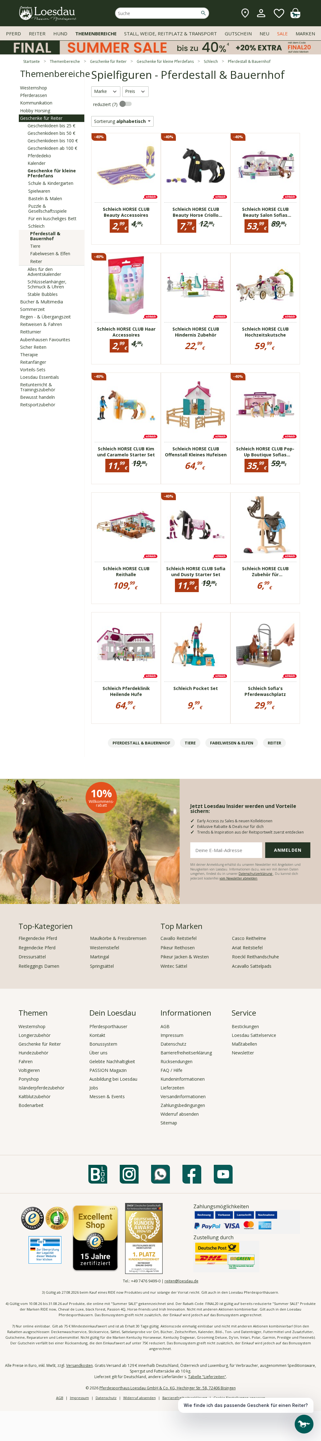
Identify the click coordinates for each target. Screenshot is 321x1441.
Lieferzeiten (172, 1088)
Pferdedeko (39, 156)
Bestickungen (245, 1026)
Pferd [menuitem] (13, 33)
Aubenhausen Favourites (45, 339)
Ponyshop (28, 1079)
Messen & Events (107, 1096)
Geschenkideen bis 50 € (51, 133)
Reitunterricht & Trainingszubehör (37, 387)
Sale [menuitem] (282, 33)
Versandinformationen (183, 1096)
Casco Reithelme (249, 938)
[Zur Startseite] (48, 13)
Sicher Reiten (33, 347)
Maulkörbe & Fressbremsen (118, 938)
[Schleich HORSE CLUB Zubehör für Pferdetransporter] (265, 525)
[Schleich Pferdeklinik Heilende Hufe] (126, 645)
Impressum (171, 1035)
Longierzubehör (34, 1035)
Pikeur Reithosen (177, 948)
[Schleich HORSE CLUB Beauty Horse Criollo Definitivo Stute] (195, 165)
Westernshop (33, 88)
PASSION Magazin (108, 1070)
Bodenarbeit (31, 1105)
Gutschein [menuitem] (238, 33)
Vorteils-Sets (32, 370)
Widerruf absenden (179, 1114)
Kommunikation (36, 103)
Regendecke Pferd (36, 948)
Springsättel (102, 966)
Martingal (99, 957)
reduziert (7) (106, 104)
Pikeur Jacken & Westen (184, 957)
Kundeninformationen (182, 1079)
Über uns (98, 1053)
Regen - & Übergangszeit (45, 317)
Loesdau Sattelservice (254, 1035)
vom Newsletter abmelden (238, 878)
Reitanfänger (33, 362)
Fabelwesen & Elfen (50, 253)
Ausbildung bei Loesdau (113, 1079)
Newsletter (243, 1053)
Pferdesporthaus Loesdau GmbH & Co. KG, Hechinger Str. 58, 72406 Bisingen (167, 1388)
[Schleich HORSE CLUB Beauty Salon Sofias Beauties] (265, 165)
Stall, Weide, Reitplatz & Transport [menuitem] (170, 33)
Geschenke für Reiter (41, 118)
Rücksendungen (176, 1061)
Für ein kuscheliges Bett (52, 218)
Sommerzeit (32, 309)
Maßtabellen (244, 1044)
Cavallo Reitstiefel (178, 938)
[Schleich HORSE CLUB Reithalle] (126, 525)
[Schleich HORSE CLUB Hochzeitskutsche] (265, 285)
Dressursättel (32, 957)
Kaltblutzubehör (34, 1096)
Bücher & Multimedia (41, 302)
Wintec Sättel (173, 966)
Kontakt (97, 1035)
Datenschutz (173, 1044)
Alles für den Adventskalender (44, 271)
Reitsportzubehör (37, 405)
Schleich (36, 226)
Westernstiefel (104, 948)
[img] (295, 16)
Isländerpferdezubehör (41, 1088)
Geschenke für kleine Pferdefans (52, 173)
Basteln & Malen (45, 198)
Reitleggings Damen (38, 966)
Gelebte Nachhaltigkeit (112, 1061)
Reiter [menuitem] (37, 33)
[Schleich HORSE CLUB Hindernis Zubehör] (195, 285)
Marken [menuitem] (305, 33)
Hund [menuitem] (60, 33)
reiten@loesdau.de (181, 1281)
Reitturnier (30, 332)
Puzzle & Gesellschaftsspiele (47, 208)
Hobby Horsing (35, 111)
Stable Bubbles (43, 294)
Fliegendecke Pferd (37, 938)
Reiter (36, 261)
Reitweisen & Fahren (41, 324)
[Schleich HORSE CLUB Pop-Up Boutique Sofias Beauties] (265, 405)
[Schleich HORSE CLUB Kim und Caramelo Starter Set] (126, 405)
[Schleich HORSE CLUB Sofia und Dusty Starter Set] (195, 525)
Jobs (93, 1088)
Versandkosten (79, 1365)
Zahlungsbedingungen (182, 1105)
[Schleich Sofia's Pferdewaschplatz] (265, 645)
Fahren (25, 1061)
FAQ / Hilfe (171, 1070)
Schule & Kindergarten (50, 183)
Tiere (35, 246)
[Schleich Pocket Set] (195, 645)
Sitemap (168, 1123)
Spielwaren (39, 191)
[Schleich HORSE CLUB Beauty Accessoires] (126, 165)
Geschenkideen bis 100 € (53, 141)
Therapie (29, 355)
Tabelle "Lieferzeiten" (207, 1376)
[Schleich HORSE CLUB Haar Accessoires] (126, 285)
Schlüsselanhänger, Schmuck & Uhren (47, 284)
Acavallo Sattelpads (251, 966)
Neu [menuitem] (264, 33)
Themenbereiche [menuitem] (96, 33)
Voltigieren (29, 1070)
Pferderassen (33, 95)
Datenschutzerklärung (256, 873)
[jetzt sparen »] (160, 52)
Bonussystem (103, 1044)
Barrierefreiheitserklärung (186, 1053)
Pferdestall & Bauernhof (45, 236)
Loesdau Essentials (39, 377)
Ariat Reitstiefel (247, 948)
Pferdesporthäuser (108, 1026)
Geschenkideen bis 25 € (51, 126)
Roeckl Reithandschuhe (255, 957)
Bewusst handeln (37, 397)
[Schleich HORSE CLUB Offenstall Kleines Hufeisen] (195, 405)
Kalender (36, 163)
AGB (165, 1026)
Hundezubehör (33, 1053)
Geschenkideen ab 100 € (52, 148)
